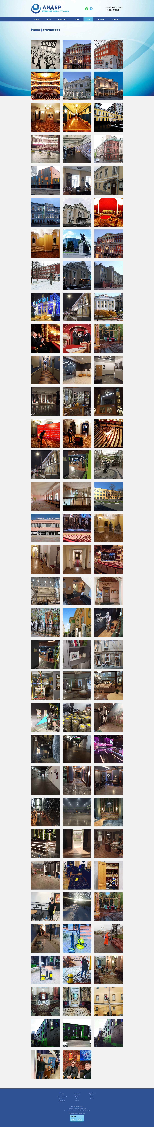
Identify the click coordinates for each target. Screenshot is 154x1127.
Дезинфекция (77, 1095)
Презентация (92, 1093)
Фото (88, 19)
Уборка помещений (62, 1096)
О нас (49, 19)
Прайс (77, 19)
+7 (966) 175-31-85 (113, 10)
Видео (92, 1098)
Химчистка (62, 1098)
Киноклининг (77, 1093)
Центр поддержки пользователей (77, 1113)
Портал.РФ (83, 1108)
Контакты (92, 1096)
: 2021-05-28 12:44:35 (85, 1111)
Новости (101, 19)
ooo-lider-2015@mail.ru (115, 7)
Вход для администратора (77, 1106)
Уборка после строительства (62, 1101)
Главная (36, 19)
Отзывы (92, 1095)
